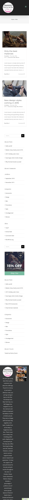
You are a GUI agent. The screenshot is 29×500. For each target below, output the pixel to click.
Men (14, 57)
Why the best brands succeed (13, 162)
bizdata (7, 56)
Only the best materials (12, 308)
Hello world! (9, 146)
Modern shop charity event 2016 (14, 150)
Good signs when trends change (14, 158)
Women (17, 57)
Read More (6, 74)
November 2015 (10, 182)
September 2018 (10, 178)
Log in (7, 227)
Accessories (10, 57)
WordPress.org (9, 239)
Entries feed (9, 231)
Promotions (9, 205)
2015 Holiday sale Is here (12, 154)
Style (7, 209)
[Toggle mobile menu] (26, 6)
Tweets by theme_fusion (11, 353)
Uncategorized (9, 213)
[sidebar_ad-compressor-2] (14, 252)
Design (14, 106)
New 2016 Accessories (11, 304)
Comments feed (10, 235)
